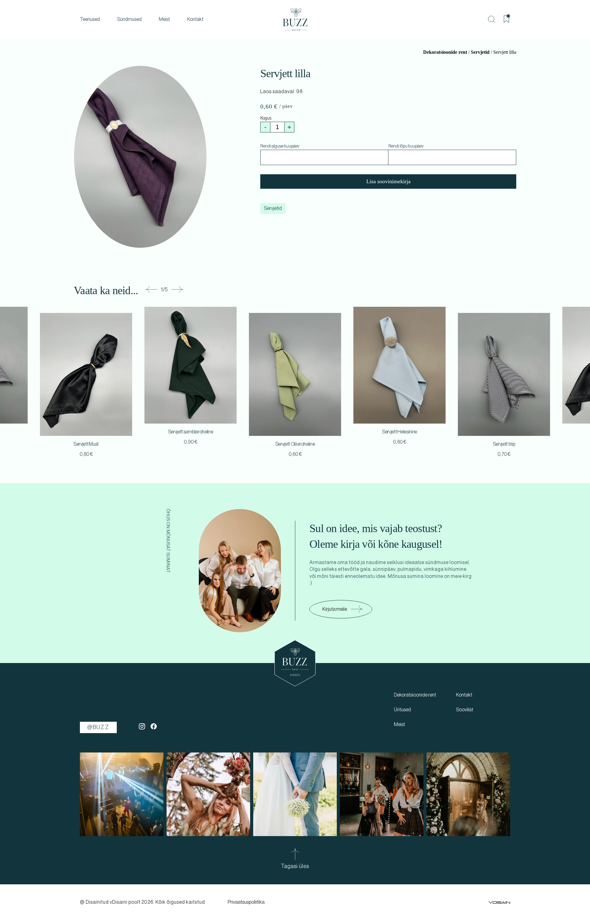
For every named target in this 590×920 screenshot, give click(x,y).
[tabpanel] (295, 386)
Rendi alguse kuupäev (279, 146)
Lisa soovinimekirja (388, 181)
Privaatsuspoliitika (246, 902)
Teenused (90, 19)
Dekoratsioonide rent (445, 52)
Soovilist (464, 709)
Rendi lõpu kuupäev (405, 146)
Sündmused (129, 19)
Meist (164, 19)
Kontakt (195, 19)
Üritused (402, 709)
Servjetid (480, 52)
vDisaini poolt (125, 902)
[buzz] (295, 19)
